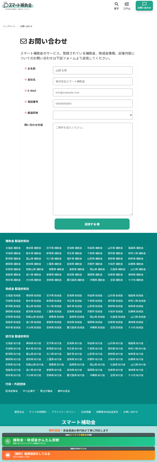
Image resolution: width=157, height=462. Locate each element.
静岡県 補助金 (13, 263)
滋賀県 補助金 (74, 263)
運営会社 (19, 411)
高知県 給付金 (74, 369)
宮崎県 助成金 (54, 327)
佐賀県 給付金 (115, 369)
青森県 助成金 (33, 295)
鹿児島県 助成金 (76, 327)
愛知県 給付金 (33, 359)
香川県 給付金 (33, 369)
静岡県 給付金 (13, 359)
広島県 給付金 (118, 364)
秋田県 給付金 (95, 343)
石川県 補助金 (54, 258)
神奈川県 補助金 (137, 253)
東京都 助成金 (115, 300)
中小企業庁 (29, 391)
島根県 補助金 (77, 269)
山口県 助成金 (138, 316)
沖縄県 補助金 (97, 279)
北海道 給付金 (13, 343)
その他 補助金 (136, 279)
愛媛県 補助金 (54, 274)
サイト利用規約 (37, 411)
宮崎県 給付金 (54, 375)
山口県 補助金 (138, 269)
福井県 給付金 (74, 353)
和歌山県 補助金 (35, 269)
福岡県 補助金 (95, 274)
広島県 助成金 (118, 316)
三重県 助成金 (54, 311)
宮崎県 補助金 (54, 279)
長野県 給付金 (115, 353)
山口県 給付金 (138, 364)
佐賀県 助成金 (115, 322)
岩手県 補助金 (54, 247)
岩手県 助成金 (54, 295)
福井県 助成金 (74, 306)
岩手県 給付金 (54, 343)
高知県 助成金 (74, 322)
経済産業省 (12, 391)
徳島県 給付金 (13, 369)
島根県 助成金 (77, 316)
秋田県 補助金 (95, 247)
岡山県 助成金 (97, 316)
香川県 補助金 (33, 274)
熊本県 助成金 (13, 327)
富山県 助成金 (33, 306)
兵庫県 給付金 (136, 359)
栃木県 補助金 (33, 253)
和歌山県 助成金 (35, 316)
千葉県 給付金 (95, 348)
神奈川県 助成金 (137, 300)
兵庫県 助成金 (136, 311)
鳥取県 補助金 (56, 269)
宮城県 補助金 (74, 247)
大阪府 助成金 (115, 311)
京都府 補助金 (95, 263)
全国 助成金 (116, 327)
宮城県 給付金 (74, 343)
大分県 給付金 (33, 375)
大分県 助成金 (33, 327)
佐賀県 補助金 (115, 274)
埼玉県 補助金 (74, 253)
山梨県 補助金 (95, 258)
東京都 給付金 (115, 348)
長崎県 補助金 (136, 274)
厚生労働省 (46, 391)
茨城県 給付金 (13, 348)
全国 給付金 (116, 375)
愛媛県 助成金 (54, 322)
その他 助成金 (136, 327)
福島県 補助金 (136, 247)
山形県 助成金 (115, 295)
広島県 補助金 (118, 269)
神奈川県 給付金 (137, 348)
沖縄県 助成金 (97, 327)
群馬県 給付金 (54, 348)
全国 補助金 (116, 279)
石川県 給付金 (54, 353)
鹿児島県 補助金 (76, 279)
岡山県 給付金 (97, 364)
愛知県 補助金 (33, 263)
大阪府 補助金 (115, 263)
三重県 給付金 (54, 359)
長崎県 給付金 (136, 369)
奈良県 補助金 (13, 269)
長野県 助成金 (115, 306)
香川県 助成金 (33, 322)
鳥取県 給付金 (56, 364)
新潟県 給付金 (13, 353)
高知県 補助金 (74, 274)
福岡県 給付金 (95, 369)
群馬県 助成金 (54, 300)
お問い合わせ (130, 411)
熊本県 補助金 (13, 279)
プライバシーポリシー (64, 411)
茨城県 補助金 (13, 253)
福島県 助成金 (136, 295)
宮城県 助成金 (74, 295)
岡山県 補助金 (97, 269)
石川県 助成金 (54, 306)
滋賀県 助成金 (74, 311)
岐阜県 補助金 (136, 258)
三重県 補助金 (54, 263)
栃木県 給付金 (33, 348)
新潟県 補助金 (13, 258)
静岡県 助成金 (13, 311)
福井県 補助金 (74, 258)
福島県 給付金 (136, 343)
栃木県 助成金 (33, 300)
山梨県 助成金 (95, 306)
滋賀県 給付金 (74, 359)
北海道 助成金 (13, 295)
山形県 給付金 (115, 343)
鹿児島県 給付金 (76, 375)
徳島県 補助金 (13, 274)
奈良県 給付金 (13, 364)
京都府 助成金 (95, 311)
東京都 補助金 (115, 253)
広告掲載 (86, 411)
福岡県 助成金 (95, 322)
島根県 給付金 (77, 364)
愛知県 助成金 (33, 311)
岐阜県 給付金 (136, 353)
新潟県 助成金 (13, 306)
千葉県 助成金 (95, 300)
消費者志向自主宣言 (107, 411)
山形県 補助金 (115, 247)
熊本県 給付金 (13, 375)
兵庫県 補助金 (136, 263)
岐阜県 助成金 (136, 306)
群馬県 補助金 (54, 253)
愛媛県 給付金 (54, 369)
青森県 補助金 (33, 247)
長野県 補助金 (115, 258)
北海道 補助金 (13, 247)
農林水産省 (64, 391)
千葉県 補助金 (95, 253)
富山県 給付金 (33, 353)
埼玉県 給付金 (74, 348)
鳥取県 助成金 (56, 316)
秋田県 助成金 (95, 295)
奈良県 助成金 (13, 316)
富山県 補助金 (33, 258)
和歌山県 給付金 (35, 364)
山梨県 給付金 (95, 353)
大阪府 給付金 (115, 359)
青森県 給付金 (33, 343)
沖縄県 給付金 (97, 375)
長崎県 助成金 (136, 322)
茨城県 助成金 (13, 300)
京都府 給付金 (95, 359)
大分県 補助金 (33, 279)
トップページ (9, 26)
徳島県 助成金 (13, 322)
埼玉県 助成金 (74, 300)
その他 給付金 (136, 375)
